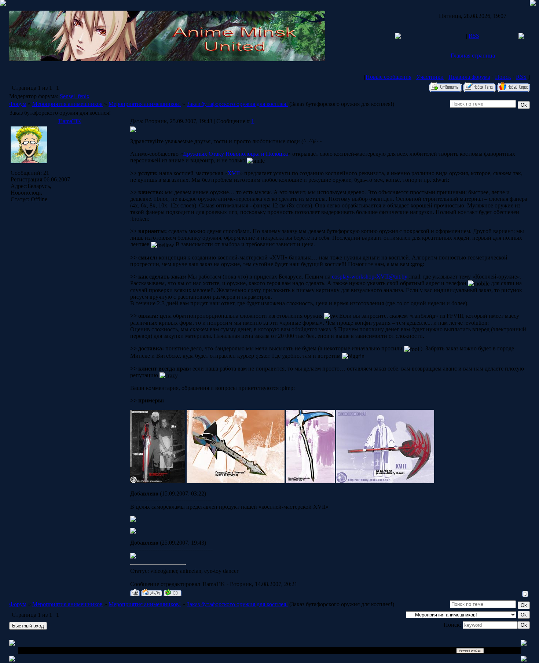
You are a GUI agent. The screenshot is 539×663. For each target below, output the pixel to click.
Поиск (503, 77)
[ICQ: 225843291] (173, 592)
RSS (474, 36)
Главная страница (473, 55)
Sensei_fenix (74, 96)
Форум (17, 104)
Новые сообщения (388, 77)
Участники (430, 77)
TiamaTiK (69, 121)
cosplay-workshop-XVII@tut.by (369, 276)
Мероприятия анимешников (67, 104)
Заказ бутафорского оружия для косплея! (237, 104)
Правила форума (469, 77)
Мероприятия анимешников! (145, 104)
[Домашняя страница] (151, 592)
